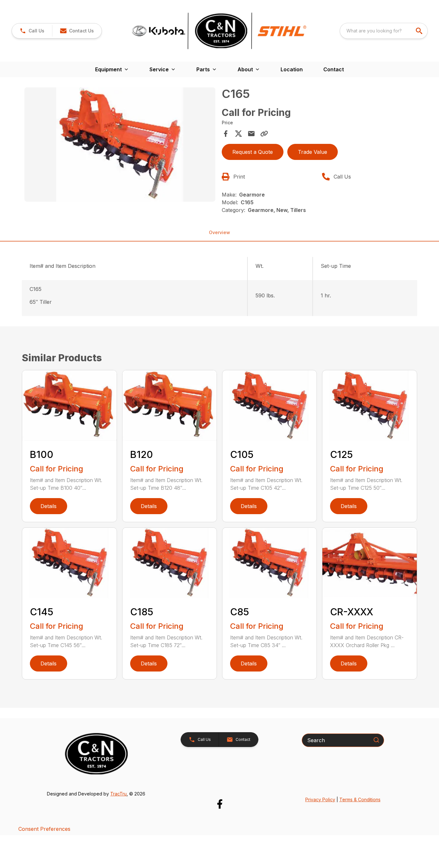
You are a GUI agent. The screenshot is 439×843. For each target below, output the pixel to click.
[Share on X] (238, 133)
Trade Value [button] (312, 152)
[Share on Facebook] (225, 133)
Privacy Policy (320, 799)
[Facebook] (219, 804)
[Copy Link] (264, 133)
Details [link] (48, 506)
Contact (333, 69)
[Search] (376, 740)
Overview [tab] (219, 232)
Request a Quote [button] (252, 152)
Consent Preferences (44, 829)
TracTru (118, 793)
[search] (419, 30)
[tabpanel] (119, 145)
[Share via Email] (251, 133)
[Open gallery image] (119, 144)
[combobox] (383, 31)
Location (292, 69)
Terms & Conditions (360, 799)
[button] (32, 31)
